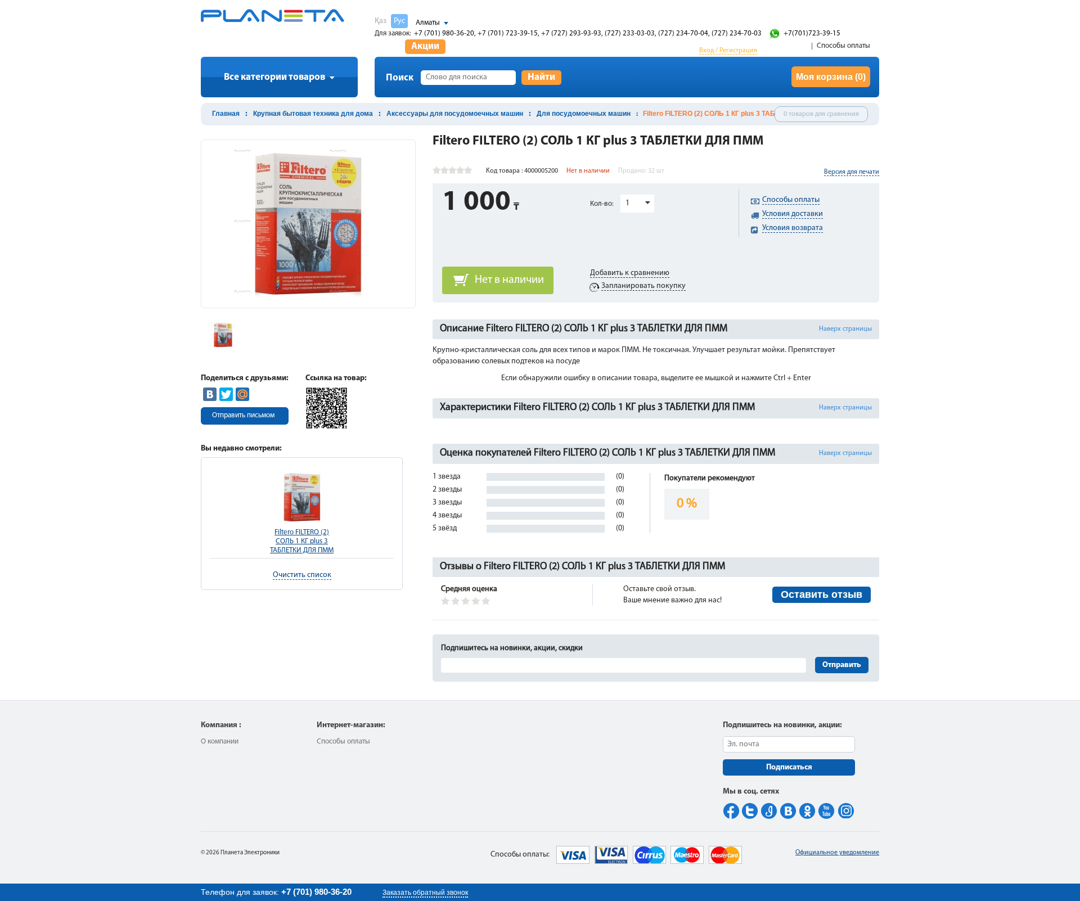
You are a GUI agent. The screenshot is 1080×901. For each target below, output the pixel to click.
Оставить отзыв (821, 594)
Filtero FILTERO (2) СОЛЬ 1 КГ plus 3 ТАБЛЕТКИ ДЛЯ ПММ (302, 541)
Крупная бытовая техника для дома (313, 114)
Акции (425, 46)
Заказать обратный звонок (425, 893)
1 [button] (627, 203)
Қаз (380, 21)
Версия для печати (851, 172)
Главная (226, 114)
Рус (399, 21)
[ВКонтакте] (210, 394)
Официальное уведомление (837, 852)
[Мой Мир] (242, 394)
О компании (219, 741)
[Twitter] (226, 394)
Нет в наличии (509, 280)
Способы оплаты (843, 45)
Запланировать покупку (643, 286)
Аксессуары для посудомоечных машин (454, 114)
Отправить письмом (243, 415)
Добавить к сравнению (629, 273)
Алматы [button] (428, 22)
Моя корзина (831, 77)
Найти (541, 77)
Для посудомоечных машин (584, 114)
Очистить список (302, 575)
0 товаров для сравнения (821, 114)
